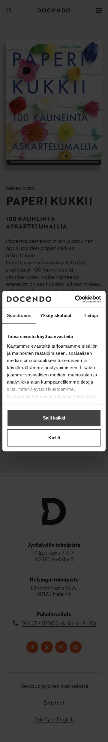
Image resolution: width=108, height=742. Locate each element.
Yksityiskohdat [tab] (55, 315)
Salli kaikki (54, 417)
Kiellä (54, 437)
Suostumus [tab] (19, 315)
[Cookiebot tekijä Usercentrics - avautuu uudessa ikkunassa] (76, 299)
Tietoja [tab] (91, 315)
